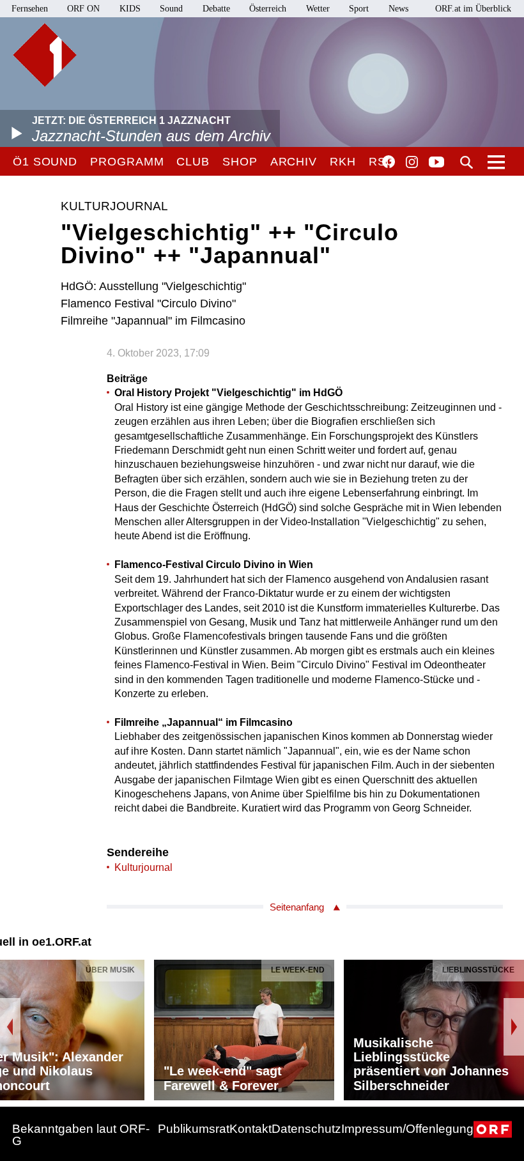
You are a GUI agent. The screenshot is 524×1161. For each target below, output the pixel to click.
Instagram (412, 162)
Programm (127, 161)
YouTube (436, 163)
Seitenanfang (297, 907)
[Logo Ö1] (45, 55)
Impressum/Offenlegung (407, 1128)
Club (193, 161)
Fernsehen (30, 8)
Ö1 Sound (45, 161)
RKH (343, 161)
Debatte (216, 8)
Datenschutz (306, 1128)
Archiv (293, 161)
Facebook (388, 161)
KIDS (130, 8)
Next (514, 1027)
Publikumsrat (193, 1128)
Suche (466, 162)
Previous (10, 1027)
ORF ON (83, 8)
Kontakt (250, 1128)
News (398, 8)
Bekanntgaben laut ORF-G (81, 1135)
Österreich (267, 8)
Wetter (318, 8)
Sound (171, 8)
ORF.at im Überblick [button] (473, 8)
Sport (359, 8)
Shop (240, 161)
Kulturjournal (143, 867)
